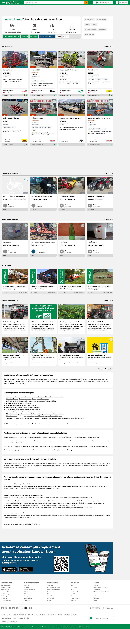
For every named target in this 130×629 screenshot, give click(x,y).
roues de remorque (35, 409)
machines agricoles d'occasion (66, 379)
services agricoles (89, 34)
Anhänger (27, 600)
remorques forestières (39, 401)
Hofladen (49, 600)
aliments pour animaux (91, 24)
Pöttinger (51, 465)
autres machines (102, 446)
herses (16, 403)
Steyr (84, 463)
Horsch (71, 465)
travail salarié (104, 441)
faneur (34, 399)
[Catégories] (22, 608)
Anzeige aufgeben (6, 600)
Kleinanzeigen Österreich (100, 587)
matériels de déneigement (55, 416)
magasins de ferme (77, 437)
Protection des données (55, 614)
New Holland (45, 397)
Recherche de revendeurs (47, 36)
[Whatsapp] (17, 608)
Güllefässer (27, 594)
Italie (71, 486)
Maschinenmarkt (5, 585)
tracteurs (56, 437)
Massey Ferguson (22, 465)
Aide (4, 621)
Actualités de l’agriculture (10, 300)
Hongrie (75, 486)
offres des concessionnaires (11, 36)
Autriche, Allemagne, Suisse (61, 486)
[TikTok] (13, 608)
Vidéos (59, 36)
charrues (28, 403)
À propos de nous (6, 614)
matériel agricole (89, 19)
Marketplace (33, 36)
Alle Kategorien (5, 596)
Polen (95, 600)
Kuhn (43, 465)
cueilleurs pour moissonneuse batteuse (47, 414)
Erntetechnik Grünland (53, 587)
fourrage (85, 437)
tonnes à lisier (37, 412)
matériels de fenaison (65, 437)
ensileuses (61, 414)
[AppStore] (9, 569)
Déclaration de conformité (21, 618)
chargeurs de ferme (29, 416)
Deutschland (97, 589)
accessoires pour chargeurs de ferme (55, 418)
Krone (47, 465)
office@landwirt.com (34, 524)
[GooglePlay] (25, 569)
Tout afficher (107, 46)
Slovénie (80, 486)
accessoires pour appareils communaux (82, 446)
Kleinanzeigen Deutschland (101, 592)
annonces (25, 36)
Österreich (96, 585)
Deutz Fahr (38, 465)
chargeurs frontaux (18, 418)
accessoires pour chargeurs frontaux (34, 418)
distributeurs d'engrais (27, 412)
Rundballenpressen (29, 589)
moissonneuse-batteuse (29, 414)
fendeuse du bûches (51, 401)
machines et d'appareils (34, 463)
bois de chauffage (94, 437)
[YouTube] (2, 608)
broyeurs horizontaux (23, 407)
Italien (95, 596)
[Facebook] (9, 608)
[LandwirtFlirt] (30, 608)
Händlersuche (5, 592)
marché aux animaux (90, 29)
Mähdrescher (27, 587)
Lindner (99, 463)
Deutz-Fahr (73, 600)
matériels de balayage (41, 416)
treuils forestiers (28, 401)
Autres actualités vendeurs (105, 369)
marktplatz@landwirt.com (83, 626)
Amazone (64, 465)
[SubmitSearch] (86, 2)
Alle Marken (4, 598)
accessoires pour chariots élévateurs (75, 418)
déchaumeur (21, 403)
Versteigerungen (5, 594)
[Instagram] (6, 608)
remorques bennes (18, 405)
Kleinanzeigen (5, 589)
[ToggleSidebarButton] (3, 2)
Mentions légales (6, 618)
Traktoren (27, 585)
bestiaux (37, 441)
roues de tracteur (24, 409)
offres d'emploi (85, 441)
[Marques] (25, 608)
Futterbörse (50, 596)
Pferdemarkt (50, 594)
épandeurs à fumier (47, 412)
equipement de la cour (59, 446)
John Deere (35, 397)
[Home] (13, 2)
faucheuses (22, 399)
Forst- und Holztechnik (53, 589)
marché (54, 381)
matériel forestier (101, 19)
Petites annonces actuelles (10, 220)
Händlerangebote (6, 587)
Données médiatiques (19, 614)
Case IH (104, 463)
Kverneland (58, 465)
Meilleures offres (7, 46)
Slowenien (96, 598)
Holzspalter (27, 596)
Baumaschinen (28, 598)
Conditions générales (70, 614)
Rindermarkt (50, 592)
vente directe (102, 29)
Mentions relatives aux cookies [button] (37, 614)
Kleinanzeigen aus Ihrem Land (11, 174)
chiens (53, 441)
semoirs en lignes (34, 407)
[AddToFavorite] (26, 53)
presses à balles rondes (42, 399)
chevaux (42, 441)
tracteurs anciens (58, 397)
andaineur (28, 399)
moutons (48, 441)
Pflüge (26, 592)
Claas (51, 397)
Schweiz (96, 594)
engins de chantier (48, 437)
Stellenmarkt (50, 598)
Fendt (39, 397)
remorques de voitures (30, 405)
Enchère (65, 36)
